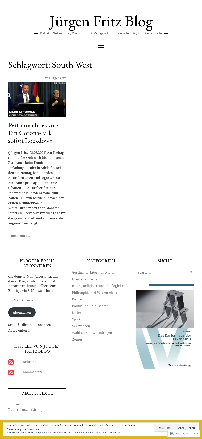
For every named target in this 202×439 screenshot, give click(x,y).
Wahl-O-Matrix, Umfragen (92, 333)
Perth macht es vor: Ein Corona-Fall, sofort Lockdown (33, 133)
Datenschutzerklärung (25, 410)
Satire (76, 312)
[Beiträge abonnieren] (11, 362)
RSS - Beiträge (25, 362)
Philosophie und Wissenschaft (94, 292)
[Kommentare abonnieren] (11, 372)
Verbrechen (81, 326)
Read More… (20, 236)
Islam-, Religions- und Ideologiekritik (100, 286)
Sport (76, 319)
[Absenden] (191, 272)
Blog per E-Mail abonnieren (37, 263)
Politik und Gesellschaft (90, 306)
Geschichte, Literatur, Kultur (93, 272)
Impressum (16, 404)
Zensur (77, 339)
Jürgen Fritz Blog (101, 20)
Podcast (78, 299)
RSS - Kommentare (29, 372)
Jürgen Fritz (58, 78)
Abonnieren (22, 312)
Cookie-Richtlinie (110, 432)
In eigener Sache (84, 279)
